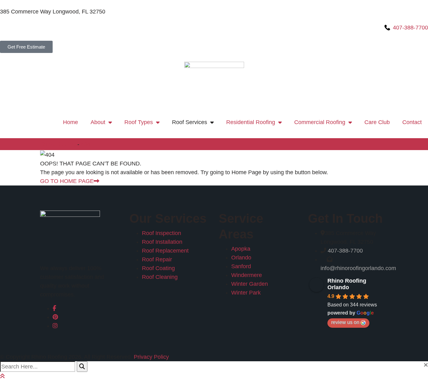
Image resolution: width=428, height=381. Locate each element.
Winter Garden (249, 284)
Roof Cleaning (160, 277)
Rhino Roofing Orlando (346, 284)
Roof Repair (157, 259)
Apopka (240, 249)
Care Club (377, 122)
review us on (345, 322)
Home (70, 122)
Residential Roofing (250, 122)
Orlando (241, 257)
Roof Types (138, 122)
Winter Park (246, 293)
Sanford (241, 266)
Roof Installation (162, 242)
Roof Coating (158, 268)
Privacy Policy (151, 357)
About (98, 122)
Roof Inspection (161, 233)
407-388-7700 (345, 251)
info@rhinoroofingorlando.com (358, 268)
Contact (412, 122)
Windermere (246, 275)
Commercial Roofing (319, 122)
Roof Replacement (165, 251)
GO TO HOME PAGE (67, 181)
